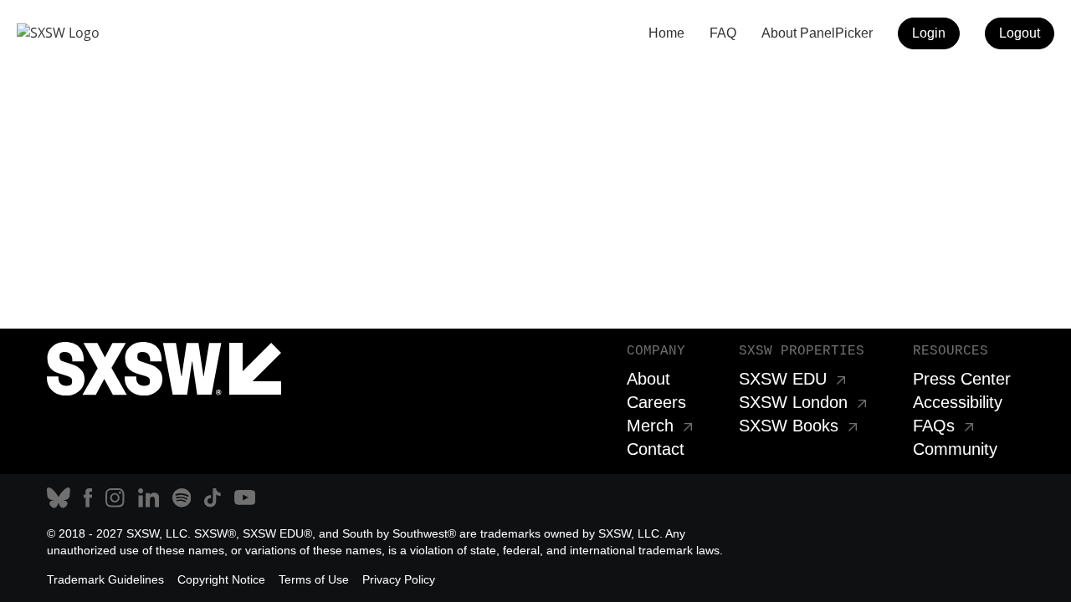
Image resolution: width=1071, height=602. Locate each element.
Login (928, 33)
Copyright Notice (221, 579)
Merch (650, 425)
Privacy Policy (398, 579)
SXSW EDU (783, 379)
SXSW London (793, 402)
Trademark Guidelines (105, 579)
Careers (656, 402)
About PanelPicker (817, 33)
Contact (655, 449)
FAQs (934, 425)
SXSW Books (788, 425)
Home (666, 33)
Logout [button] (1019, 33)
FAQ (723, 33)
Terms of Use (314, 579)
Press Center (962, 379)
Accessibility (957, 402)
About (648, 379)
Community (955, 449)
